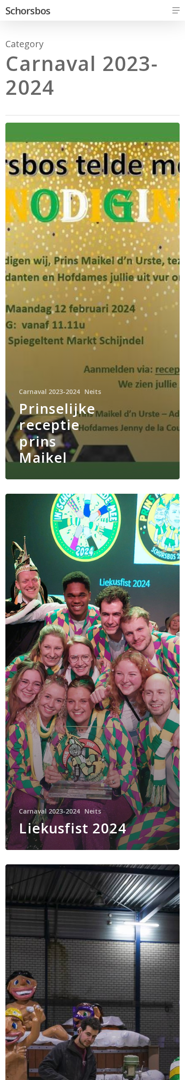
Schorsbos (27, 10)
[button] (176, 10)
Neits (92, 391)
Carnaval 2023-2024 (49, 391)
